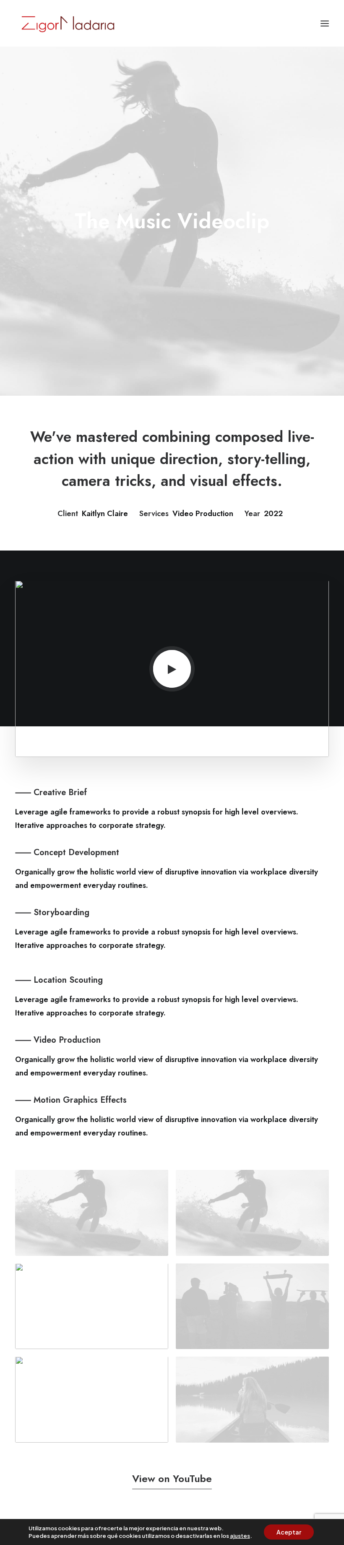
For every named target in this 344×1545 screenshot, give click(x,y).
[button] (324, 23)
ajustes (240, 1535)
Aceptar (288, 1532)
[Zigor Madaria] (67, 23)
